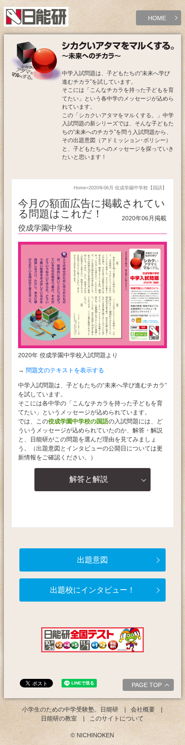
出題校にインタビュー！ (92, 590)
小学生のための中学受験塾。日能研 (70, 709)
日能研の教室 (59, 718)
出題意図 (92, 560)
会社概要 (143, 709)
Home (80, 187)
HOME (157, 18)
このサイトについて (116, 718)
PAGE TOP (147, 684)
